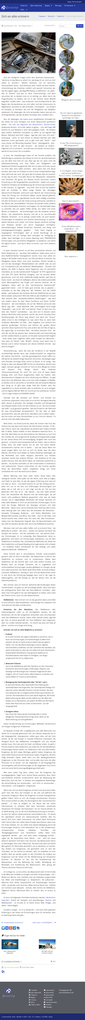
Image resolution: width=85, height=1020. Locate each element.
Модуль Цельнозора (71, 99)
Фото (33, 1002)
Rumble (48, 1005)
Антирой (49, 1000)
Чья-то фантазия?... (71, 200)
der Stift (12, 124)
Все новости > (71, 256)
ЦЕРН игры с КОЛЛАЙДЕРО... (43, 923)
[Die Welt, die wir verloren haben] (47, 944)
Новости (60, 16)
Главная (42, 16)
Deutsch (51, 16)
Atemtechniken (50, 124)
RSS (54, 961)
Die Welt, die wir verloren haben (47, 952)
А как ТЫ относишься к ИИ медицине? (71, 144)
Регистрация (76, 2)
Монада (49, 1007)
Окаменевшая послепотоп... (14, 923)
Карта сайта (35, 1005)
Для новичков (36, 993)
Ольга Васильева (13, 967)
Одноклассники (51, 1002)
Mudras (48, 900)
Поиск (81, 26)
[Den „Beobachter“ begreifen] (10, 944)
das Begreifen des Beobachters (29, 124)
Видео (33, 997)
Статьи (33, 1000)
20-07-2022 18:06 (28, 967)
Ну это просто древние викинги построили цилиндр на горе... (71, 115)
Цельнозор (50, 990)
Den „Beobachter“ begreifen (10, 952)
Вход (69, 2)
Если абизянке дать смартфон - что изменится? (71, 228)
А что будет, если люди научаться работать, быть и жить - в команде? (71, 173)
